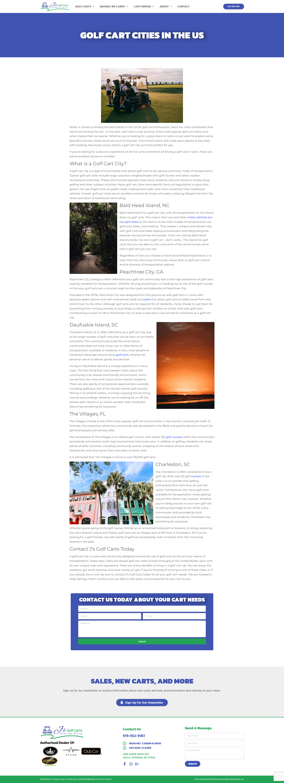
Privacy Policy (104, 779)
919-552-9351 (134, 735)
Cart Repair (142, 6)
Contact (183, 6)
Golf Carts (83, 6)
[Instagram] (131, 764)
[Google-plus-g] (137, 764)
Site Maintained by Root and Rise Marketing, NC (219, 779)
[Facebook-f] (124, 764)
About (164, 6)
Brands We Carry (112, 6)
